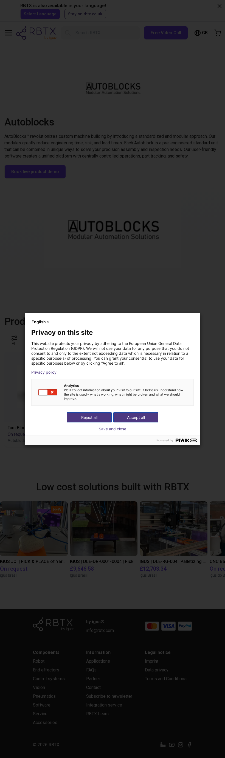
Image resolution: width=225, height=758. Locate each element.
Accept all (136, 417)
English (39, 321)
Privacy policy (44, 372)
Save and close (112, 429)
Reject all (89, 417)
